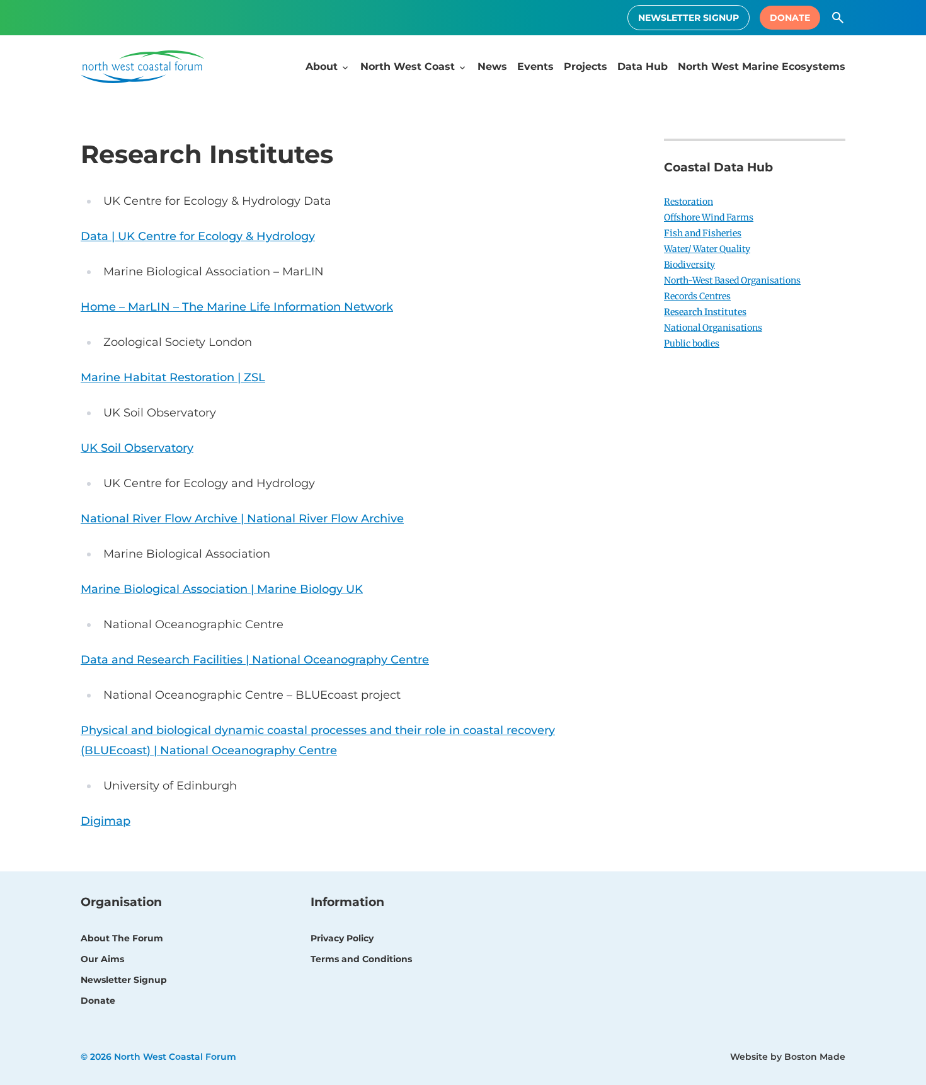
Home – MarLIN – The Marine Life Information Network (237, 307)
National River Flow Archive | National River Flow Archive (242, 518)
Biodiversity (689, 264)
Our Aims (102, 959)
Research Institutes (705, 312)
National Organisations (713, 327)
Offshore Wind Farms (708, 217)
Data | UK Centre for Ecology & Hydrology (198, 236)
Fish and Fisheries (702, 233)
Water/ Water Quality (707, 249)
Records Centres (697, 296)
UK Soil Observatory (137, 448)
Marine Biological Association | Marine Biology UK (222, 589)
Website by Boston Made (787, 1056)
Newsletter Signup (688, 17)
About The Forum (122, 938)
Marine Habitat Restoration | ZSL (173, 377)
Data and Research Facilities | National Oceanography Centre (255, 660)
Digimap (105, 821)
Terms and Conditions (361, 959)
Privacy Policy (342, 938)
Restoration (688, 201)
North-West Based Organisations (732, 280)
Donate (790, 17)
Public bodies (691, 343)
